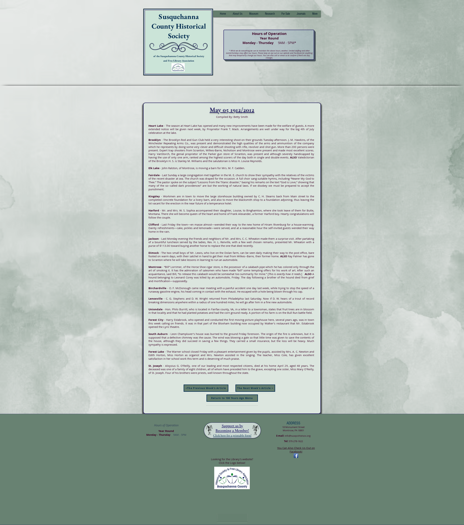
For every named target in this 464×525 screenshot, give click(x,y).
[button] (270, 14)
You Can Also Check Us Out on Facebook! (296, 449)
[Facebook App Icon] (296, 455)
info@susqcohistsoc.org (297, 435)
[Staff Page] (232, 518)
